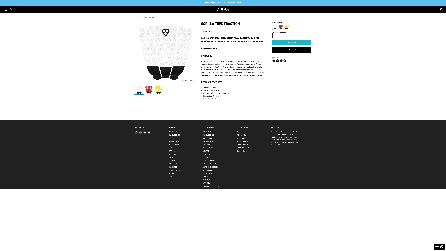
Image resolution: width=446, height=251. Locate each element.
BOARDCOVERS (208, 161)
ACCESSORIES (208, 170)
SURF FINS (206, 151)
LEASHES (206, 157)
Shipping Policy (242, 141)
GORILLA (172, 151)
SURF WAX (173, 177)
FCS (170, 148)
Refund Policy (242, 138)
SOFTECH (172, 154)
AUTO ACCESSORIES (210, 167)
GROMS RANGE (208, 138)
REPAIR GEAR (208, 173)
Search (239, 132)
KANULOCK (173, 164)
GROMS (171, 138)
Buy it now (292, 50)
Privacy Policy (242, 135)
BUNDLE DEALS (174, 135)
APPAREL (172, 173)
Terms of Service (242, 145)
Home (137, 17)
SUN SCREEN (173, 167)
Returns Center (242, 151)
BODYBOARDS (174, 145)
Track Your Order (243, 148)
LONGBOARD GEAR (210, 164)
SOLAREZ (172, 161)
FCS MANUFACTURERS (177, 170)
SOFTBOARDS (208, 145)
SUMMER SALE (174, 132)
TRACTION (206, 154)
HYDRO (171, 157)
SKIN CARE (207, 180)
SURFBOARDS (174, 141)
